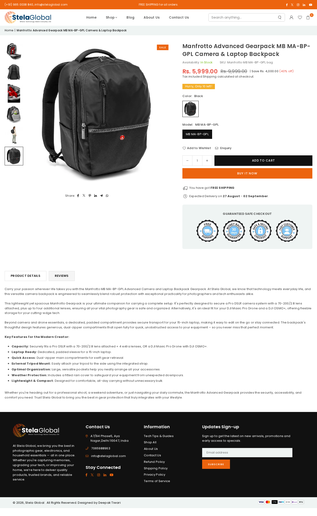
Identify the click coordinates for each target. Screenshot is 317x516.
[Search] (279, 18)
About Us (152, 17)
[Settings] (291, 17)
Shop (110, 17)
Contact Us (179, 17)
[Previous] (32, 114)
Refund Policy (154, 462)
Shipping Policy (156, 468)
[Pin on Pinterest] (90, 195)
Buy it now (247, 173)
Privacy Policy (154, 474)
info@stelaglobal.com (108, 456)
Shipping (210, 76)
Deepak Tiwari (109, 502)
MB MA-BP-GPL (197, 134)
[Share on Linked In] (95, 195)
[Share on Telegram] (101, 195)
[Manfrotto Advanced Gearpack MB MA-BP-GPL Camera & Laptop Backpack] (14, 51)
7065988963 (100, 448)
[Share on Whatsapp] (107, 195)
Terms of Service (157, 481)
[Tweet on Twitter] (84, 195)
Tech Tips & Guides (159, 436)
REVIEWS (62, 276)
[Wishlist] (300, 17)
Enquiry (226, 148)
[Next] (163, 114)
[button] (308, 17)
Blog (130, 17)
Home (91, 17)
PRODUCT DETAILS (25, 276)
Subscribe (216, 464)
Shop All (150, 442)
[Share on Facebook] (78, 195)
